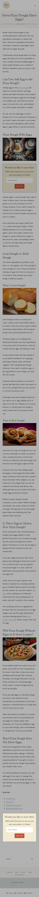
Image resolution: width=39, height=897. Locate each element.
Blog (16, 872)
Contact (23, 872)
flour (4, 226)
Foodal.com (11, 799)
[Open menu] (35, 5)
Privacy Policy (19, 874)
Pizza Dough (32, 24)
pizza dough (23, 88)
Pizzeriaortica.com (13, 805)
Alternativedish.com (14, 808)
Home (30, 872)
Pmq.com (10, 802)
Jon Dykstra (9, 24)
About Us (10, 872)
